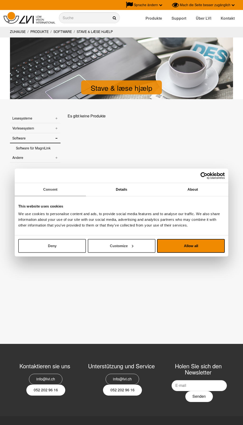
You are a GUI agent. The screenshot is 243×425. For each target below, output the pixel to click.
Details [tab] (121, 189)
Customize (119, 246)
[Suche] (89, 17)
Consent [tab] (50, 189)
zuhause (18, 31)
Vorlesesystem (23, 128)
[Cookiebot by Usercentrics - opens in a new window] (204, 175)
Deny (52, 246)
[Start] (29, 18)
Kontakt (228, 18)
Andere (17, 157)
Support (179, 18)
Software (62, 31)
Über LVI (203, 18)
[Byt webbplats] (167, 5)
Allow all (191, 246)
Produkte (153, 18)
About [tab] (192, 189)
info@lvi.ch (45, 379)
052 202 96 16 (46, 390)
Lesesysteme (22, 118)
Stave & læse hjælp (94, 31)
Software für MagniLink (33, 148)
